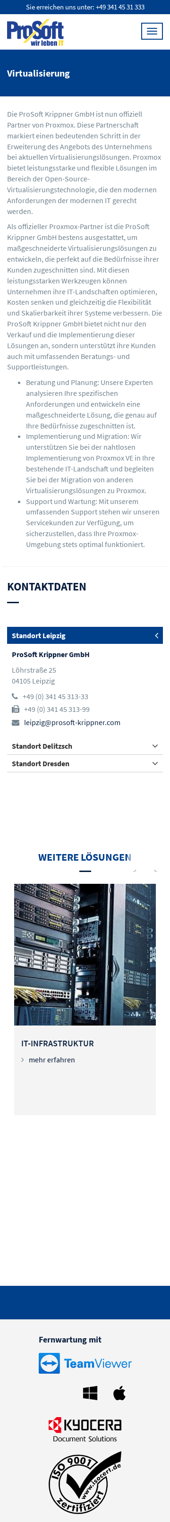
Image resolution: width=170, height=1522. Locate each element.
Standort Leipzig (39, 635)
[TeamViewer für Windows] (92, 1392)
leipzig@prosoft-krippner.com (72, 722)
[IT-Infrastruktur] (85, 955)
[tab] (85, 635)
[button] (133, 861)
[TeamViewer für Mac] (122, 1392)
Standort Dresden (40, 763)
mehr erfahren (52, 1059)
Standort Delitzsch (42, 746)
